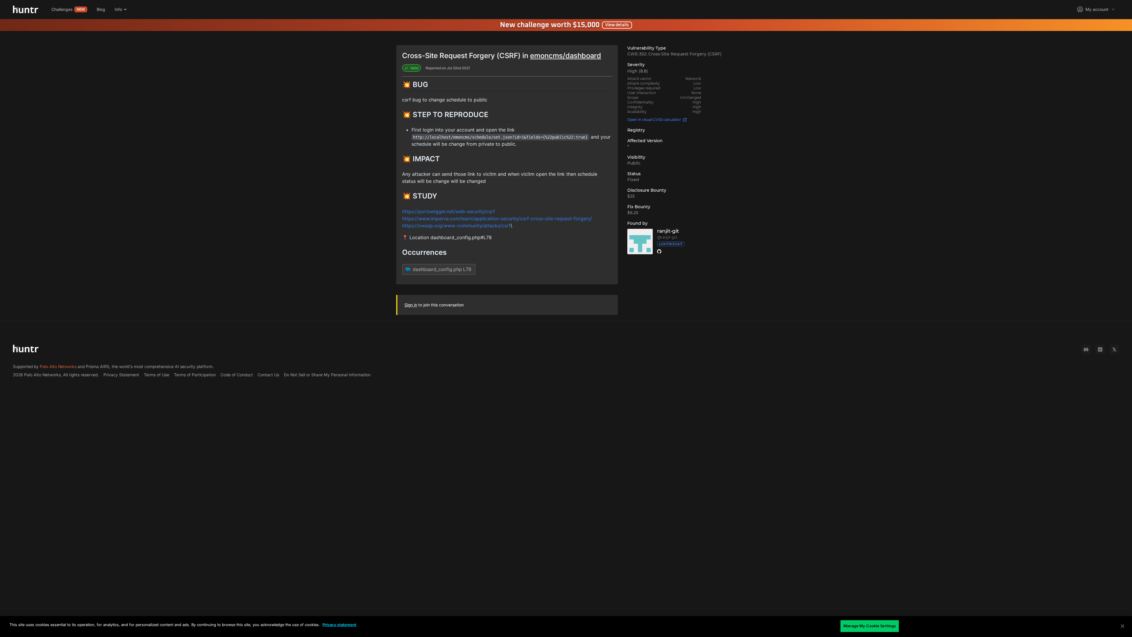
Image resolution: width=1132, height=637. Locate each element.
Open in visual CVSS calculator (654, 119)
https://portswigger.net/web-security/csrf (448, 211)
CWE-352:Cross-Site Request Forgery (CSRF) (674, 54)
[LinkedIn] (1100, 349)
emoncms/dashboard (565, 55)
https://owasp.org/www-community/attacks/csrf (456, 226)
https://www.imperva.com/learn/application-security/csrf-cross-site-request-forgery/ (497, 218)
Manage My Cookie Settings (869, 625)
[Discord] (1086, 349)
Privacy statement (339, 624)
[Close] (1122, 626)
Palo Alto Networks (58, 366)
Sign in (410, 304)
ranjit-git (668, 231)
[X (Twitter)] (1114, 349)
